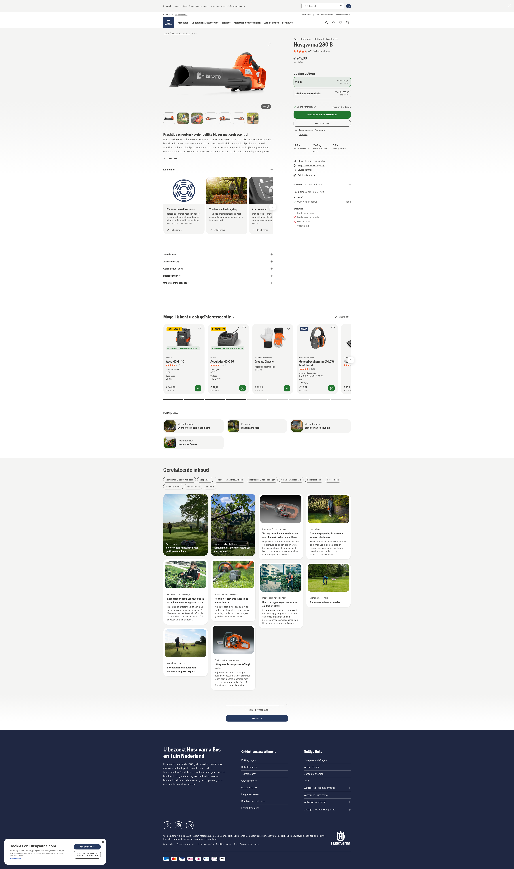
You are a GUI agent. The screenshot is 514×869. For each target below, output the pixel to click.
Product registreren (324, 15)
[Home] (168, 22)
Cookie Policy (15, 859)
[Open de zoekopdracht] (326, 22)
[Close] (103, 842)
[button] (183, 22)
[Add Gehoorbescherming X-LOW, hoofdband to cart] (331, 388)
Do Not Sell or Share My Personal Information (87, 855)
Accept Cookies (87, 847)
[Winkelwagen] (347, 22)
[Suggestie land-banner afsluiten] (509, 5)
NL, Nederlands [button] (181, 15)
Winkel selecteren (342, 15)
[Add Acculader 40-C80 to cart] (242, 388)
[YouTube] (190, 825)
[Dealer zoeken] (333, 22)
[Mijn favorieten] (340, 22)
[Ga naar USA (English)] (348, 6)
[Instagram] (179, 825)
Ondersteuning (307, 15)
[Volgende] (272, 207)
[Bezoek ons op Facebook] (167, 825)
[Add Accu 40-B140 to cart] (198, 388)
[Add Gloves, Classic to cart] (287, 388)
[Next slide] (350, 360)
